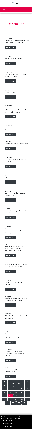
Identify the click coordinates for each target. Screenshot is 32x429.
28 (16, 399)
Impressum (8, 420)
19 (22, 392)
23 (16, 396)
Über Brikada (8, 426)
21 (4, 396)
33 (19, 403)
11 (4, 388)
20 (28, 392)
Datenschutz (8, 423)
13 (16, 388)
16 (4, 392)
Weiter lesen (10, 47)
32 (13, 403)
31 (7, 403)
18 (16, 392)
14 (22, 388)
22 (10, 396)
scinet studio (16, 418)
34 (25, 403)
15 (27, 388)
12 (10, 388)
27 (10, 399)
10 (27, 385)
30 (28, 399)
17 (10, 392)
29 (22, 399)
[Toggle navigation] (3, 9)
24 (22, 396)
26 (4, 399)
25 (27, 396)
